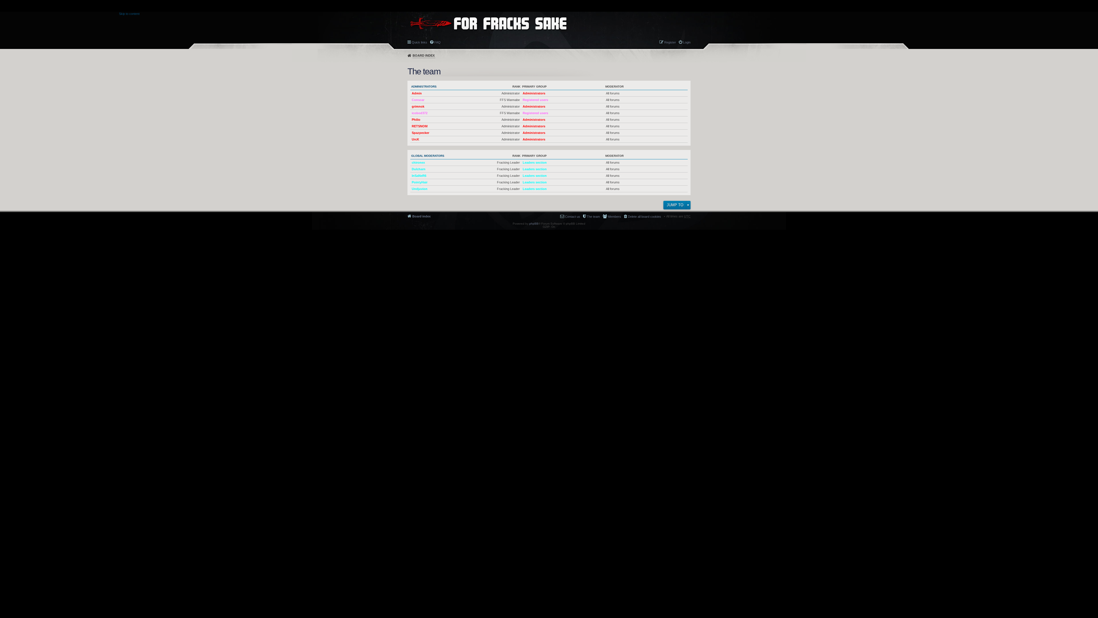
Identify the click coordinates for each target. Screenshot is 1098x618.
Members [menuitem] (614, 216)
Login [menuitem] (687, 42)
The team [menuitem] (593, 216)
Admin (417, 93)
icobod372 (419, 113)
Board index (424, 55)
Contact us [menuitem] (572, 216)
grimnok (418, 106)
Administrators (424, 86)
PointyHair (419, 182)
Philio (416, 119)
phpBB (533, 223)
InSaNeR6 (419, 175)
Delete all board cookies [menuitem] (644, 216)
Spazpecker (420, 132)
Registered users (535, 100)
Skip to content (129, 13)
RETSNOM (419, 126)
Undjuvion (419, 189)
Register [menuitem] (670, 42)
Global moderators (427, 155)
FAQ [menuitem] (437, 42)
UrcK (415, 139)
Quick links (419, 42)
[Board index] (488, 23)
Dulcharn (418, 169)
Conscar (418, 100)
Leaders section (535, 162)
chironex (418, 162)
